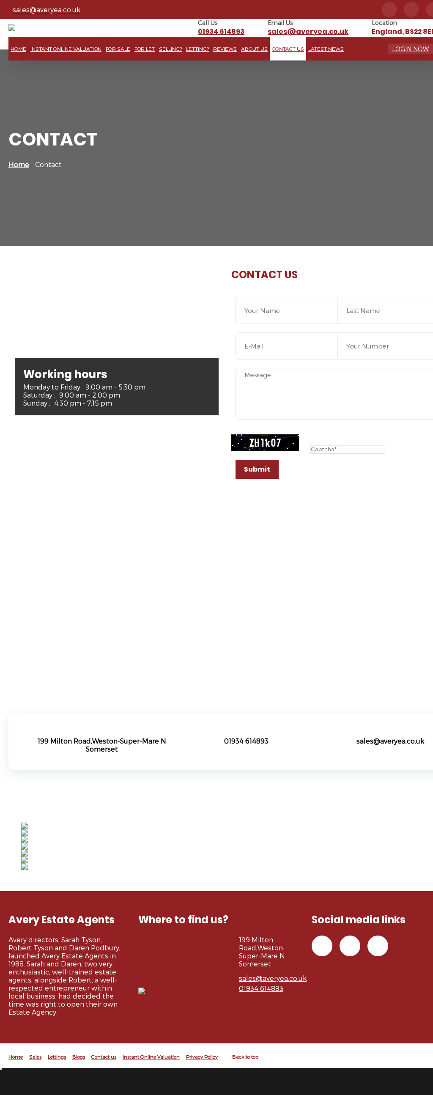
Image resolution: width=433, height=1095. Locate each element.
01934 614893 (221, 31)
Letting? (197, 49)
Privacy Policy (202, 1056)
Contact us (288, 49)
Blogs (78, 1056)
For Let (144, 49)
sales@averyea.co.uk (46, 9)
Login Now (410, 48)
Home (18, 49)
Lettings (57, 1056)
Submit (257, 469)
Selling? (170, 49)
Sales (35, 1056)
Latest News (326, 49)
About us (254, 49)
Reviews (225, 49)
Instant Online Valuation (65, 49)
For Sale (118, 49)
